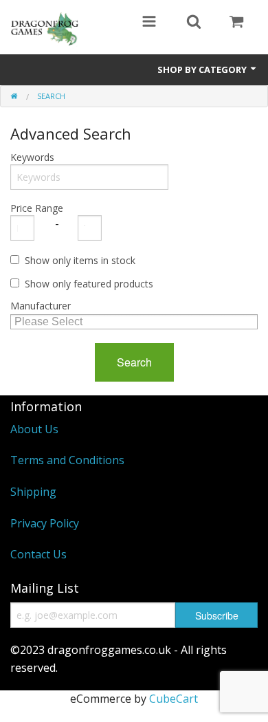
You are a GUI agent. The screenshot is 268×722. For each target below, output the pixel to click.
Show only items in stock (80, 260)
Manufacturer (40, 305)
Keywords (32, 157)
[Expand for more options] (149, 23)
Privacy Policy (44, 523)
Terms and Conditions (67, 460)
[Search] (193, 23)
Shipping (33, 491)
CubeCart (173, 698)
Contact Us (38, 554)
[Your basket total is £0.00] (236, 23)
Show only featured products (89, 283)
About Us (34, 429)
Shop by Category (203, 69)
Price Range (36, 208)
